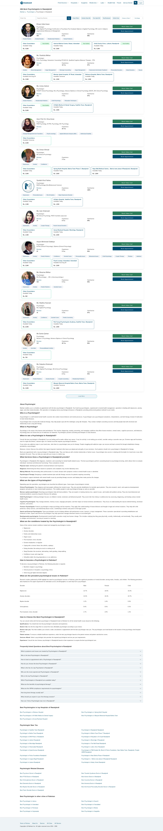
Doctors (42, 823)
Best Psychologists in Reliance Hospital (31, 712)
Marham (22, 12)
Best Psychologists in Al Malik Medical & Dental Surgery (36, 715)
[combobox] (27, 18)
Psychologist (31, 12)
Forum (119, 3)
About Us (35, 823)
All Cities (49, 823)
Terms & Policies (25, 823)
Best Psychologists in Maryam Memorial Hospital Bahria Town (100, 715)
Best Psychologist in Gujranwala (29, 811)
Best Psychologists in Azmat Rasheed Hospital (33, 719)
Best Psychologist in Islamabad (29, 804)
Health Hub (111, 3)
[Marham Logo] (26, 3)
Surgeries (84, 3)
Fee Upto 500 (96, 18)
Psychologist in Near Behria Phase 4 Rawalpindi (96, 755)
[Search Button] (69, 18)
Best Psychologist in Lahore (28, 801)
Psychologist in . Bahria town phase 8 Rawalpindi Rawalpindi (99, 759)
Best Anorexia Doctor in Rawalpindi (92, 783)
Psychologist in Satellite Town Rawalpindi (32, 730)
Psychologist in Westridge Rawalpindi (31, 743)
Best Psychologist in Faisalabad (91, 804)
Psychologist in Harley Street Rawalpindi (93, 762)
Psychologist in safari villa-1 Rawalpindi (93, 747)
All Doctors (58, 823)
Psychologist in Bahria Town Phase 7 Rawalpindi (96, 733)
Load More (81, 396)
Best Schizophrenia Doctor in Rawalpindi (32, 780)
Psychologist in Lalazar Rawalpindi (30, 762)
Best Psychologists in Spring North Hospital (94, 712)
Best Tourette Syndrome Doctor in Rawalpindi (95, 773)
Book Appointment (127, 31)
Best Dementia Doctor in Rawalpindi (30, 783)
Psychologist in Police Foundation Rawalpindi (33, 755)
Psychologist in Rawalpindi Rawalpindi (93, 730)
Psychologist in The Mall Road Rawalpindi (94, 743)
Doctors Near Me (86, 18)
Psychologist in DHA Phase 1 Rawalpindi (32, 736)
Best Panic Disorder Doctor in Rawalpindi (32, 790)
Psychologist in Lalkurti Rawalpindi (30, 740)
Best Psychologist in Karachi (90, 801)
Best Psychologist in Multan (90, 808)
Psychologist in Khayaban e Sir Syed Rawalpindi (96, 736)
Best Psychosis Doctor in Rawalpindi (31, 773)
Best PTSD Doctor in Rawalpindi (29, 776)
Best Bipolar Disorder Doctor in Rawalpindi (32, 786)
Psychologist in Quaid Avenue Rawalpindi (32, 750)
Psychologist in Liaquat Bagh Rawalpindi (32, 759)
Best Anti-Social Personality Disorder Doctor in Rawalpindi (98, 786)
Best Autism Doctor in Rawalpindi (91, 776)
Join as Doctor (128, 3)
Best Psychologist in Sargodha (90, 811)
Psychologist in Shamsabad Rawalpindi (31, 747)
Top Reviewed (106, 18)
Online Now (116, 18)
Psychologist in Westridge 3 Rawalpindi (93, 740)
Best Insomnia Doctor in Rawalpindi (92, 780)
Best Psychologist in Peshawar (29, 808)
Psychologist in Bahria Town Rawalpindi (31, 733)
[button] (135, 3)
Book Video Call (127, 26)
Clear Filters (76, 18)
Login (141, 3)
